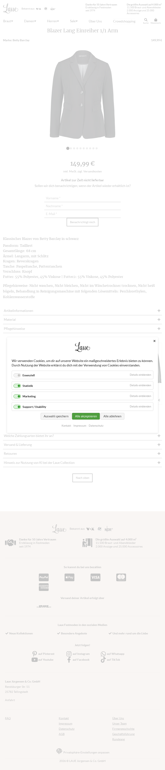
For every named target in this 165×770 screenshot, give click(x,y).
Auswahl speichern (56, 416)
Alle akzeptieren (86, 416)
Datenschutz (96, 425)
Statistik (28, 385)
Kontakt (66, 425)
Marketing (29, 396)
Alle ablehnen (112, 416)
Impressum (79, 425)
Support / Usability (34, 406)
